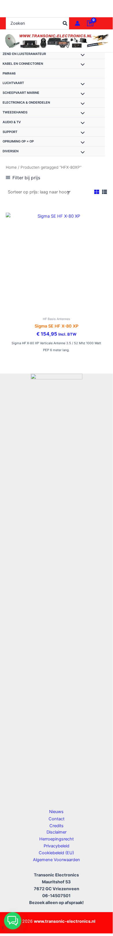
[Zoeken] (65, 23)
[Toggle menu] (81, 55)
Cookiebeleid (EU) (56, 852)
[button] (12, 920)
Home (11, 167)
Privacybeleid (56, 846)
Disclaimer (56, 832)
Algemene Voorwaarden (56, 859)
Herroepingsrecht (56, 839)
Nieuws (56, 811)
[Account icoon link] (77, 23)
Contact (56, 818)
